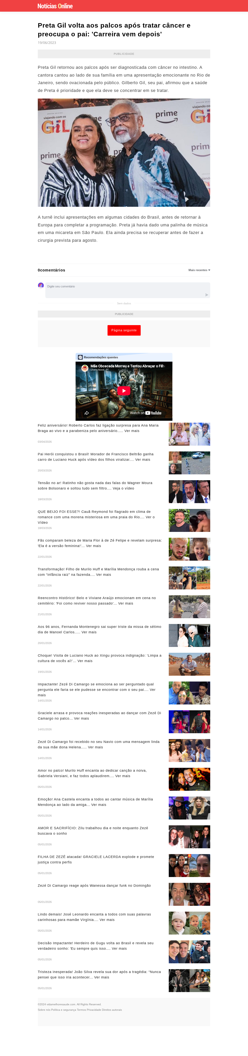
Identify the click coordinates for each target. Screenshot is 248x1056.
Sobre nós (44, 1009)
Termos (81, 1009)
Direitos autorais (112, 1009)
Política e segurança (63, 1009)
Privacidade (94, 1009)
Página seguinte (124, 330)
